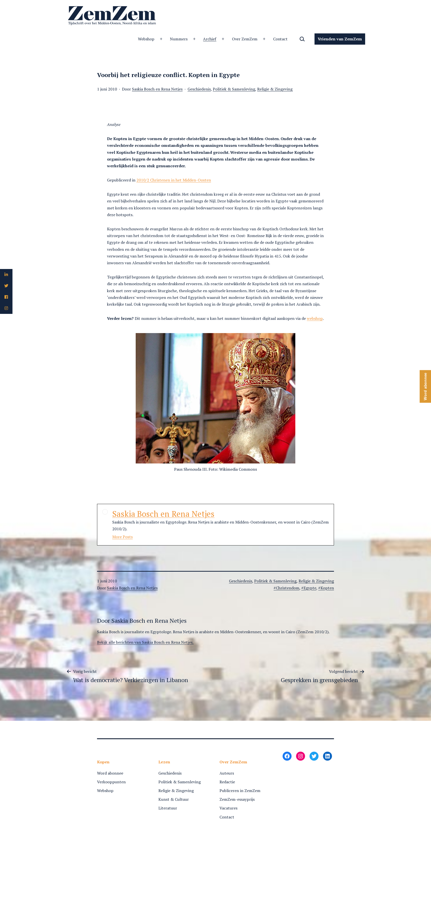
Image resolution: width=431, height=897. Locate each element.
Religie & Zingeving (275, 89)
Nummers (179, 39)
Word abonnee (110, 773)
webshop (315, 318)
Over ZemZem (245, 39)
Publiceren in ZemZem (239, 790)
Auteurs (226, 773)
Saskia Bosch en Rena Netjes (157, 89)
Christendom (287, 588)
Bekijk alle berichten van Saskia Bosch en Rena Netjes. (145, 642)
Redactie (227, 782)
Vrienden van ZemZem (340, 39)
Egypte (310, 588)
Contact (280, 39)
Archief (209, 39)
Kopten (327, 588)
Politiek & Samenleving (234, 89)
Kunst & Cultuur (173, 799)
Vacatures (228, 808)
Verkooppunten (111, 782)
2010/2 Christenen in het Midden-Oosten (173, 180)
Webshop (146, 39)
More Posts (122, 536)
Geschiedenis (199, 89)
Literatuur (167, 808)
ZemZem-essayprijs (237, 799)
